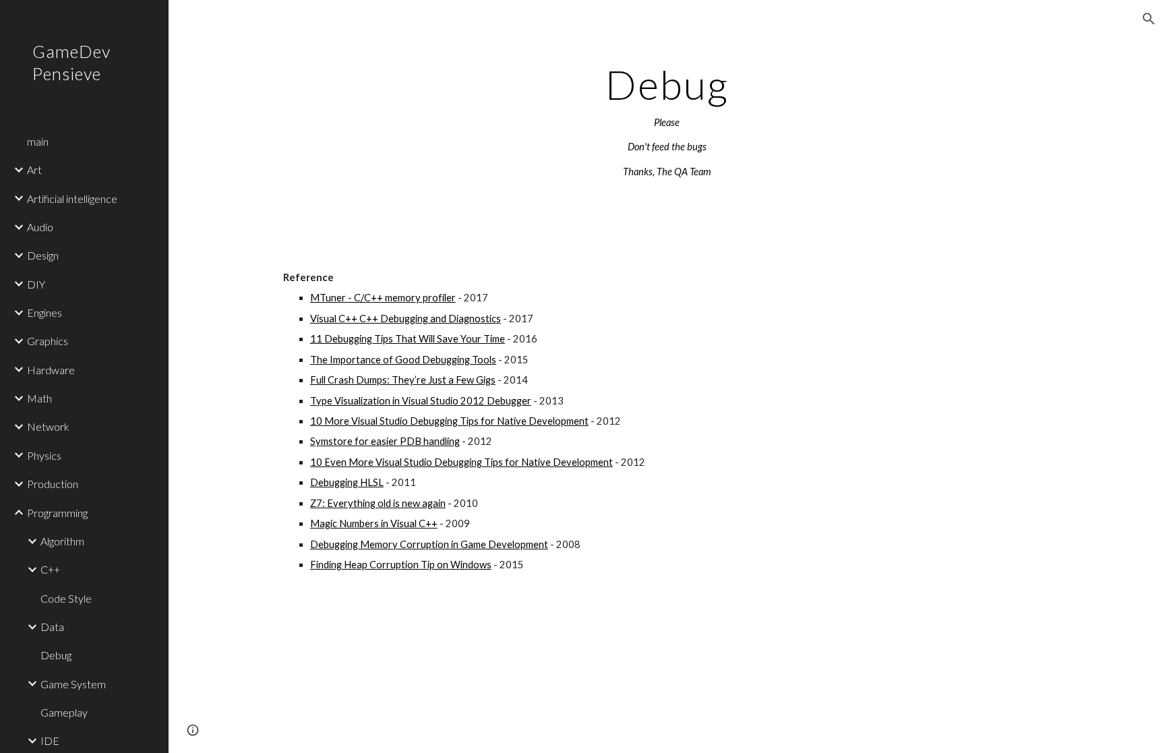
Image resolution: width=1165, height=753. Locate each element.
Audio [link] (40, 226)
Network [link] (48, 426)
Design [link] (43, 255)
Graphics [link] (47, 340)
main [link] (38, 141)
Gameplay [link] (64, 712)
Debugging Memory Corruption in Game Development (429, 544)
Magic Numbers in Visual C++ (374, 523)
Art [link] (34, 169)
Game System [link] (73, 683)
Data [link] (52, 626)
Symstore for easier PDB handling (385, 441)
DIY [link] (36, 284)
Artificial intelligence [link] (72, 198)
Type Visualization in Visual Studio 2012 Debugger (420, 400)
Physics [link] (44, 455)
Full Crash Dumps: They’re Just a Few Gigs (403, 380)
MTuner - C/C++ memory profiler (383, 297)
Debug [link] (55, 655)
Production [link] (52, 483)
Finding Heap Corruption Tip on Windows (400, 564)
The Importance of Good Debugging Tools (403, 359)
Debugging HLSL (347, 482)
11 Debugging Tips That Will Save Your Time (407, 338)
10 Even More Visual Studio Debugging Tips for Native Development (461, 462)
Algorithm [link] (62, 541)
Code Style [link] (66, 598)
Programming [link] (57, 512)
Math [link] (39, 398)
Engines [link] (44, 312)
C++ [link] (50, 569)
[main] (667, 121)
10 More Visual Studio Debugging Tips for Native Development (449, 421)
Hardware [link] (51, 369)
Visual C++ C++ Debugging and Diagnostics (405, 318)
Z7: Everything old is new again (378, 503)
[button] (1149, 19)
